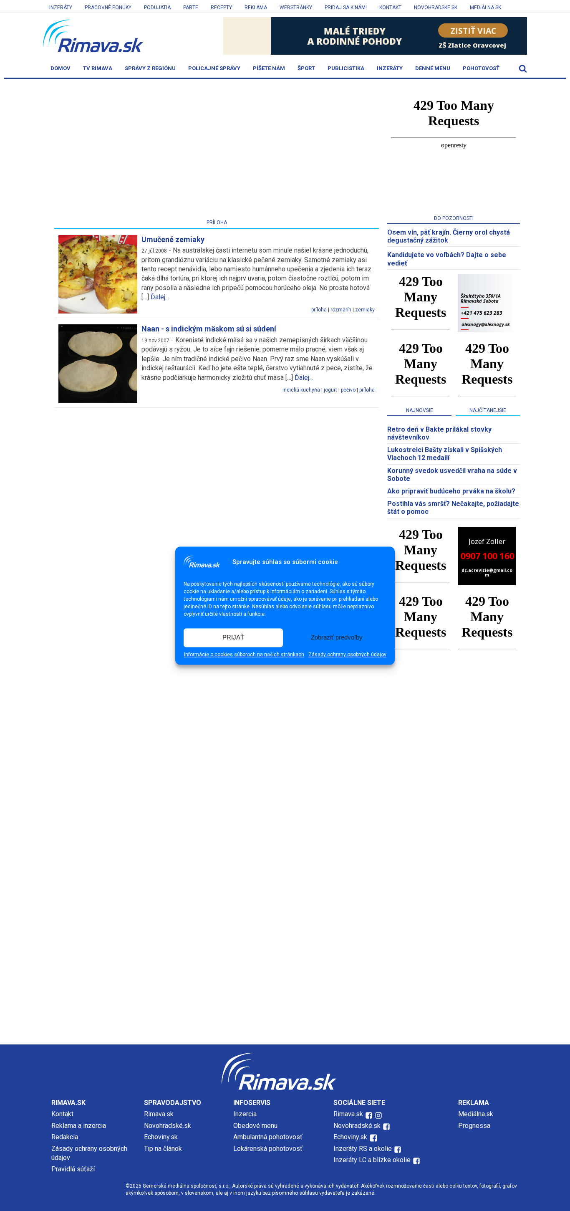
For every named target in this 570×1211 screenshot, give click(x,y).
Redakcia (64, 1137)
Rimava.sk (159, 1114)
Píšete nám (269, 68)
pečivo (348, 390)
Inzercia (245, 1114)
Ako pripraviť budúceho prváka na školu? (451, 491)
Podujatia (157, 7)
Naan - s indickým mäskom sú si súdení (208, 328)
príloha (319, 310)
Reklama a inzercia (78, 1126)
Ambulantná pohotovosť (268, 1137)
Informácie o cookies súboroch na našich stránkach (244, 654)
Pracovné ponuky (108, 7)
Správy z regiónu (150, 68)
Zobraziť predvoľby (337, 637)
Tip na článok (163, 1149)
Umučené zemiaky (172, 239)
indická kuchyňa (301, 390)
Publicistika (346, 68)
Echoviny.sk (161, 1137)
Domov (60, 68)
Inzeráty (60, 7)
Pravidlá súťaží (73, 1169)
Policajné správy (214, 68)
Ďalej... (160, 297)
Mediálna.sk (485, 7)
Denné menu (432, 68)
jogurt (330, 390)
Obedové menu (255, 1126)
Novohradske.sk (435, 7)
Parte (190, 7)
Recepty (221, 7)
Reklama (256, 7)
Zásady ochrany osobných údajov (347, 654)
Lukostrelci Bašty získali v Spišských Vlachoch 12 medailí (444, 454)
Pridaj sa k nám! (346, 7)
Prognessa (474, 1126)
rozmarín (340, 310)
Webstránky (296, 7)
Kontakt (390, 7)
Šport (306, 68)
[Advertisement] (216, 150)
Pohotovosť (481, 68)
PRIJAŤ (233, 637)
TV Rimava (97, 68)
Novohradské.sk (167, 1126)
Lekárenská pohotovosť (268, 1149)
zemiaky (365, 310)
